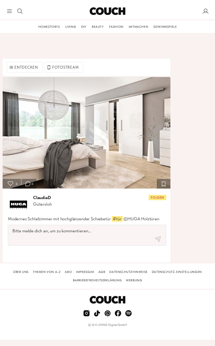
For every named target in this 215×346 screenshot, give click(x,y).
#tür (117, 218)
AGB (101, 272)
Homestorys (49, 27)
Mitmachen (138, 27)
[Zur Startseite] (107, 11)
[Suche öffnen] (20, 11)
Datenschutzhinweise (128, 272)
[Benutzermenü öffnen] (205, 11)
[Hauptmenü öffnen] (9, 11)
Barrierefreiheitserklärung (97, 280)
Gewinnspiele (165, 27)
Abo (68, 272)
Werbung (134, 280)
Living (70, 27)
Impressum (85, 272)
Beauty (98, 27)
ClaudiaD (42, 197)
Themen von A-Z (47, 272)
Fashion (116, 27)
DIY (84, 27)
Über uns (21, 272)
